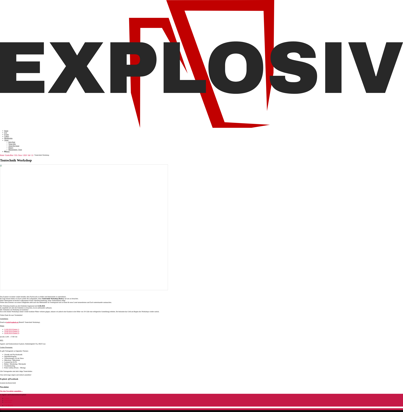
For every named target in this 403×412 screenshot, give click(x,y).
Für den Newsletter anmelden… (11, 391)
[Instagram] (12, 405)
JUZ (5, 133)
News (20, 155)
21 (32, 155)
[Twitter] (6, 405)
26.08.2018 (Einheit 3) (11, 333)
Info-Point (11, 142)
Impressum (7, 402)
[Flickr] (8, 405)
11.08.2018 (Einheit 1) (11, 329)
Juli (29, 155)
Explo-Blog (9, 155)
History (10, 148)
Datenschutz (8, 400)
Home (6, 131)
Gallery (6, 136)
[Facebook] (4, 405)
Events (6, 134)
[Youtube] (10, 405)
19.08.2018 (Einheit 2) (11, 331)
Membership (8, 138)
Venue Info (12, 144)
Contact (6, 398)
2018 (25, 155)
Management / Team (15, 150)
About (6, 140)
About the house (13, 146)
